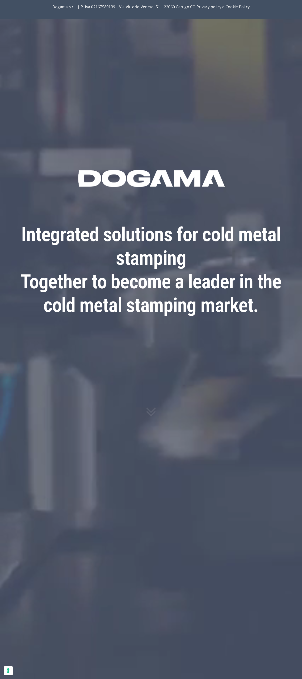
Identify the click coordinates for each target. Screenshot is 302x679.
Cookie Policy (238, 6)
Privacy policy (209, 6)
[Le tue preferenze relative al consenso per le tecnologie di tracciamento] (8, 670)
